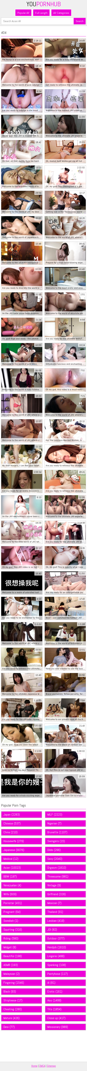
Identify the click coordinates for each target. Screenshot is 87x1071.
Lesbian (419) (55, 921)
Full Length (41, 13)
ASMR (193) (10, 965)
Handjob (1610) (56, 947)
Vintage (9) (54, 885)
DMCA (42, 1066)
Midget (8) (9, 947)
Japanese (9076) (13, 850)
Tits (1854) (54, 1009)
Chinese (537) (12, 823)
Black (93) (9, 991)
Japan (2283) (11, 814)
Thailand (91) (55, 912)
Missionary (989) (57, 1027)
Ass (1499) (54, 1000)
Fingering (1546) (13, 983)
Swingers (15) (56, 841)
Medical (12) (10, 859)
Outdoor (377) (56, 938)
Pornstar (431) (12, 903)
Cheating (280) (12, 1009)
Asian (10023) (12, 867)
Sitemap (51, 1066)
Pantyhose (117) (57, 974)
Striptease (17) (12, 1000)
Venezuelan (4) (12, 885)
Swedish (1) (10, 921)
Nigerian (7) (54, 823)
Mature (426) (11, 1018)
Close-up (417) (56, 1018)
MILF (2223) (54, 814)
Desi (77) (9, 1027)
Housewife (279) (13, 841)
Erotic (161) (54, 991)
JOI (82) (52, 929)
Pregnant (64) (12, 912)
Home (34, 1066)
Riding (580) (10, 938)
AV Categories (61, 13)
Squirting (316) (12, 929)
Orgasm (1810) (56, 867)
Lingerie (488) (56, 956)
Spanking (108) (56, 965)
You (44, 4)
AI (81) (51, 983)
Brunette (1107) (57, 832)
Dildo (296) (54, 850)
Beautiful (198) (12, 956)
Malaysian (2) (11, 974)
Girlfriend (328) (56, 894)
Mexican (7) (54, 903)
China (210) (10, 832)
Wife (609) (10, 894)
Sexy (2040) (54, 859)
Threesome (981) (57, 876)
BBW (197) (10, 876)
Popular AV (23, 13)
